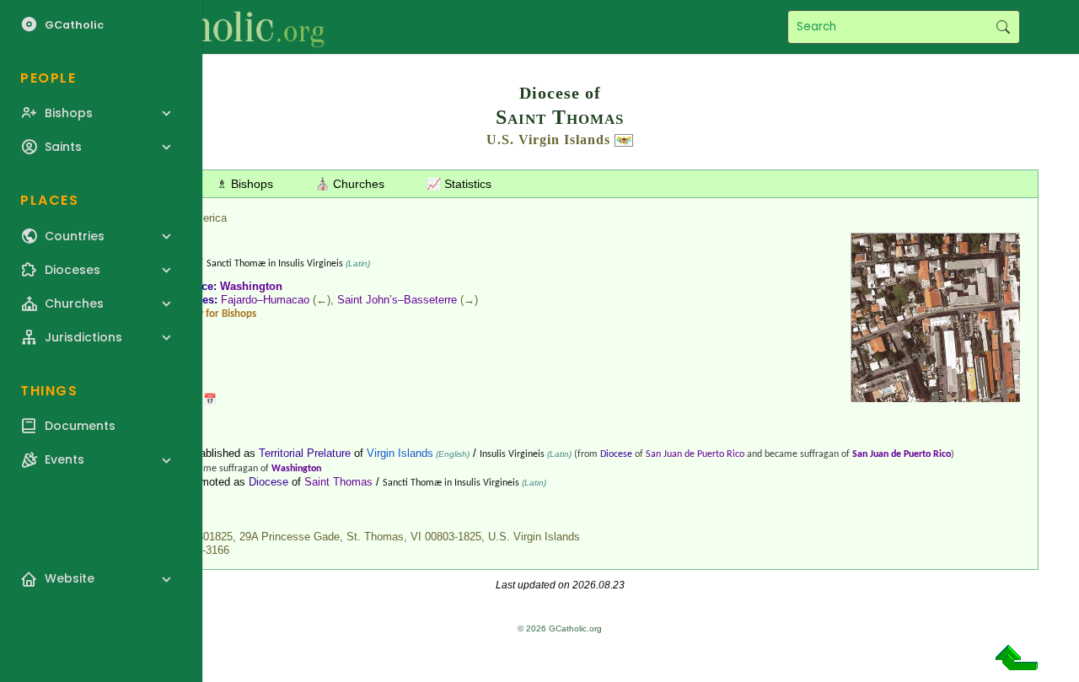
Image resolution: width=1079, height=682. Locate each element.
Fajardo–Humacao (265, 299)
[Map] (935, 395)
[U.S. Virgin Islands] (624, 139)
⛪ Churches (349, 184)
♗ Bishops (245, 184)
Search (1002, 27)
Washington (251, 286)
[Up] (1017, 664)
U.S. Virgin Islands (548, 139)
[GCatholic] (208, 27)
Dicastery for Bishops (208, 314)
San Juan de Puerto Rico (695, 454)
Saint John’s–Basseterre (397, 299)
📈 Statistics (459, 184)
